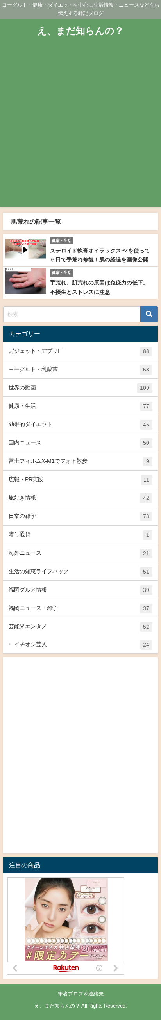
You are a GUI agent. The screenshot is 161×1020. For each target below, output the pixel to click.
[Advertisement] (80, 126)
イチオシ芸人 (81, 644)
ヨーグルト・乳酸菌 (79, 369)
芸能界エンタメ (79, 626)
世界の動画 (79, 388)
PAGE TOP (150, 983)
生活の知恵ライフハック (79, 571)
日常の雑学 (79, 516)
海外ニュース (79, 553)
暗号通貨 (79, 534)
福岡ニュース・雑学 (79, 608)
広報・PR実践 (79, 479)
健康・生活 (79, 406)
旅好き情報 (79, 498)
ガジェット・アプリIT (79, 351)
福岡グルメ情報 (79, 590)
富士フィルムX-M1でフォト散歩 (79, 461)
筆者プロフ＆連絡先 (81, 993)
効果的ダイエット (79, 424)
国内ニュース (79, 443)
